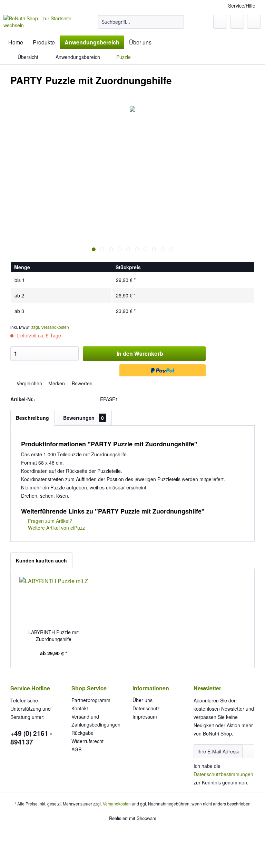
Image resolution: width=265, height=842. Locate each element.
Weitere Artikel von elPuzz (56, 527)
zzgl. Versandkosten (50, 327)
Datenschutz (146, 708)
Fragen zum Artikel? (49, 520)
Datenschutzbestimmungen (223, 774)
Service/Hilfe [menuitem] (242, 5)
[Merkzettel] (220, 22)
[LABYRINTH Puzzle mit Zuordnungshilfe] (53, 601)
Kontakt (79, 708)
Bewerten (81, 383)
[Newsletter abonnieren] (248, 751)
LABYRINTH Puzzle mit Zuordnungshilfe (53, 635)
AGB (76, 749)
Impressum (144, 716)
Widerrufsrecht (87, 741)
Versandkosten (117, 804)
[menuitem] (141, 22)
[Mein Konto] (237, 22)
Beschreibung (32, 417)
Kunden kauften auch (41, 560)
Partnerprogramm (90, 700)
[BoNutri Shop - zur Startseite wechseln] (40, 23)
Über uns (142, 700)
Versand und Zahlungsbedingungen (95, 720)
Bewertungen (83, 417)
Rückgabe (82, 732)
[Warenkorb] (254, 22)
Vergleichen (28, 383)
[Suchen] (177, 22)
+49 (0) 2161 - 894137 (31, 738)
